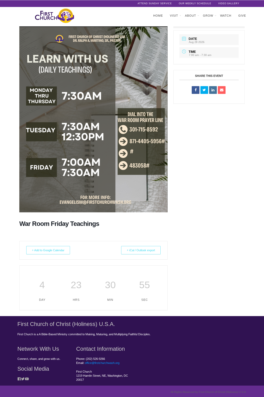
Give (242, 15)
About (190, 15)
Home (158, 15)
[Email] (222, 90)
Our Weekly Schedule (195, 3)
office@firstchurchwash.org (102, 362)
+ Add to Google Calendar (48, 250)
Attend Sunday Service (155, 3)
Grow (208, 15)
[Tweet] (204, 90)
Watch (225, 15)
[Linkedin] (213, 90)
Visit (174, 15)
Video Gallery (228, 3)
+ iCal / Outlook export (141, 250)
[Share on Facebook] (195, 90)
